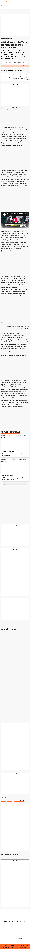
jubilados (3, 800)
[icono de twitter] (23, 1)
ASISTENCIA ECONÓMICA (8, 451)
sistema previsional (19, 800)
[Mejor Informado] (15, 6)
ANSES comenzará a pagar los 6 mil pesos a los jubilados (13, 478)
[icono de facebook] (20, 1)
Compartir (5, 77)
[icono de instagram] (25, 1)
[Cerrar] (27, 65)
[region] (15, 25)
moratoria (9, 800)
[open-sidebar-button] (2, 6)
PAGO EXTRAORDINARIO (7, 475)
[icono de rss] (28, 1)
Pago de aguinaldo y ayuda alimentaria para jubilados (15, 454)
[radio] (3, 1)
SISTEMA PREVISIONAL (6, 38)
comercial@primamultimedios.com (15, 921)
